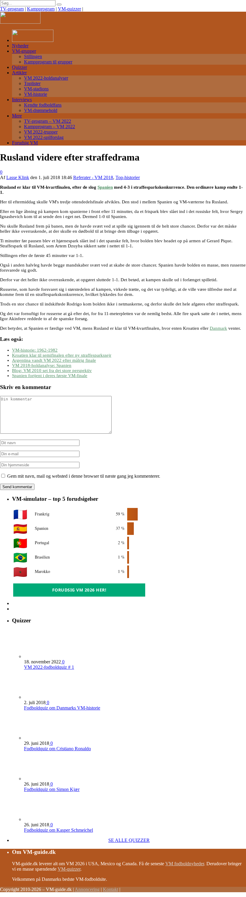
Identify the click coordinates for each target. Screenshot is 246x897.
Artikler (19, 72)
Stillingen (33, 56)
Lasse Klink (17, 177)
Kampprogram (41, 8)
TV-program (12, 8)
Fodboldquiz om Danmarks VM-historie (62, 707)
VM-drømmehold (40, 110)
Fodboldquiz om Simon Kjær (52, 789)
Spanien (105, 187)
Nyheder (20, 45)
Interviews (22, 99)
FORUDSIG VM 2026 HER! (79, 590)
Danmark (218, 328)
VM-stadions (36, 88)
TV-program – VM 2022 (47, 121)
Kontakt (110, 889)
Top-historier (128, 177)
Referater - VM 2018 (93, 177)
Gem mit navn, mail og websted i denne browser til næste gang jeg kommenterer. (83, 476)
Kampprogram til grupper (48, 61)
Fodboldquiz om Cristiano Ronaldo (57, 748)
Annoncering (87, 889)
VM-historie (35, 94)
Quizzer (19, 67)
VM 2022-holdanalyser (46, 78)
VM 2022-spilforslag (44, 137)
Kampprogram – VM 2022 (49, 126)
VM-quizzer (69, 8)
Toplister (32, 83)
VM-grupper (24, 51)
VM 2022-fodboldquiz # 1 (49, 667)
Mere (17, 115)
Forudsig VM (25, 142)
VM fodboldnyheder (184, 863)
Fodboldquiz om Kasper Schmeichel (58, 830)
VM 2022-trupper (41, 131)
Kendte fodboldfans (43, 105)
